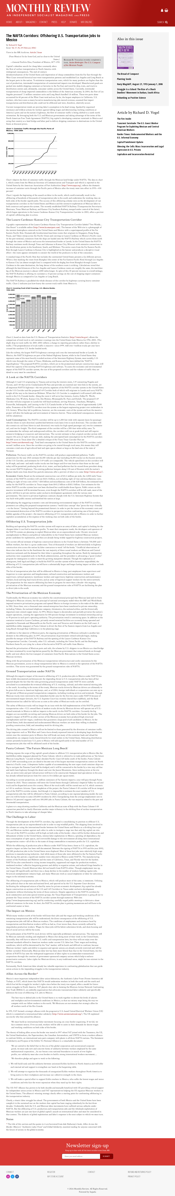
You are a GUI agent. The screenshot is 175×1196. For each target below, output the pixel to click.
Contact (43, 22)
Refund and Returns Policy (139, 1172)
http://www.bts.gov (79, 337)
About (19, 22)
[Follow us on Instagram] (8, 1176)
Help (63, 22)
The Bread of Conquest (128, 73)
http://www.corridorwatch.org (19, 442)
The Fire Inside (124, 118)
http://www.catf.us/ (93, 472)
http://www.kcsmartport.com (46, 227)
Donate (73, 22)
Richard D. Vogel (15, 45)
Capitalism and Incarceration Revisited (135, 154)
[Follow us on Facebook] (17, 1176)
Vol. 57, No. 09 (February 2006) (24, 48)
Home (9, 22)
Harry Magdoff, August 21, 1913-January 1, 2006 (140, 84)
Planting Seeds (124, 78)
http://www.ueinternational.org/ (67, 1014)
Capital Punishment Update (130, 142)
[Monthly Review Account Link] (162, 10)
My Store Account (55, 1176)
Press (54, 22)
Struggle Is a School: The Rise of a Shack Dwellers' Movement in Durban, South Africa (138, 91)
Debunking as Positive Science (131, 97)
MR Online (86, 22)
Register (51, 1172)
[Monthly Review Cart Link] (166, 10)
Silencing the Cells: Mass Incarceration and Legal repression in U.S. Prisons (140, 148)
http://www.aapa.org (71, 185)
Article (33, 52)
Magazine (30, 22)
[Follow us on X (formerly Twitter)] (12, 1176)
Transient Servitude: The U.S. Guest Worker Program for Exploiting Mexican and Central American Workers (138, 126)
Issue (40, 52)
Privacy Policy (134, 1176)
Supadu (93, 1191)
